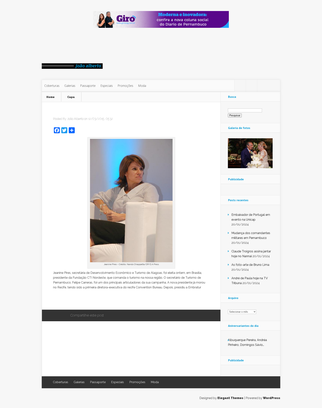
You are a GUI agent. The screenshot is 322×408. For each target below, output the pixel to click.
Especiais (106, 86)
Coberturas (51, 86)
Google (110, 316)
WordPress (271, 398)
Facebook (117, 316)
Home (50, 97)
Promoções (125, 86)
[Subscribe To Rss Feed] (263, 86)
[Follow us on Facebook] (251, 86)
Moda (142, 86)
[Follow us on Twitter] (240, 86)
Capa (71, 97)
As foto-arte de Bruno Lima (250, 265)
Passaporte (88, 86)
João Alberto (75, 119)
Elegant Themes (230, 398)
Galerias (69, 86)
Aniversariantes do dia (243, 326)
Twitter (124, 316)
